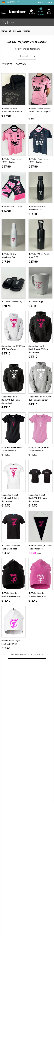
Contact (41, 2)
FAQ (50, 2)
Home (4, 31)
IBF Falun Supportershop (19, 31)
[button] (4, 12)
